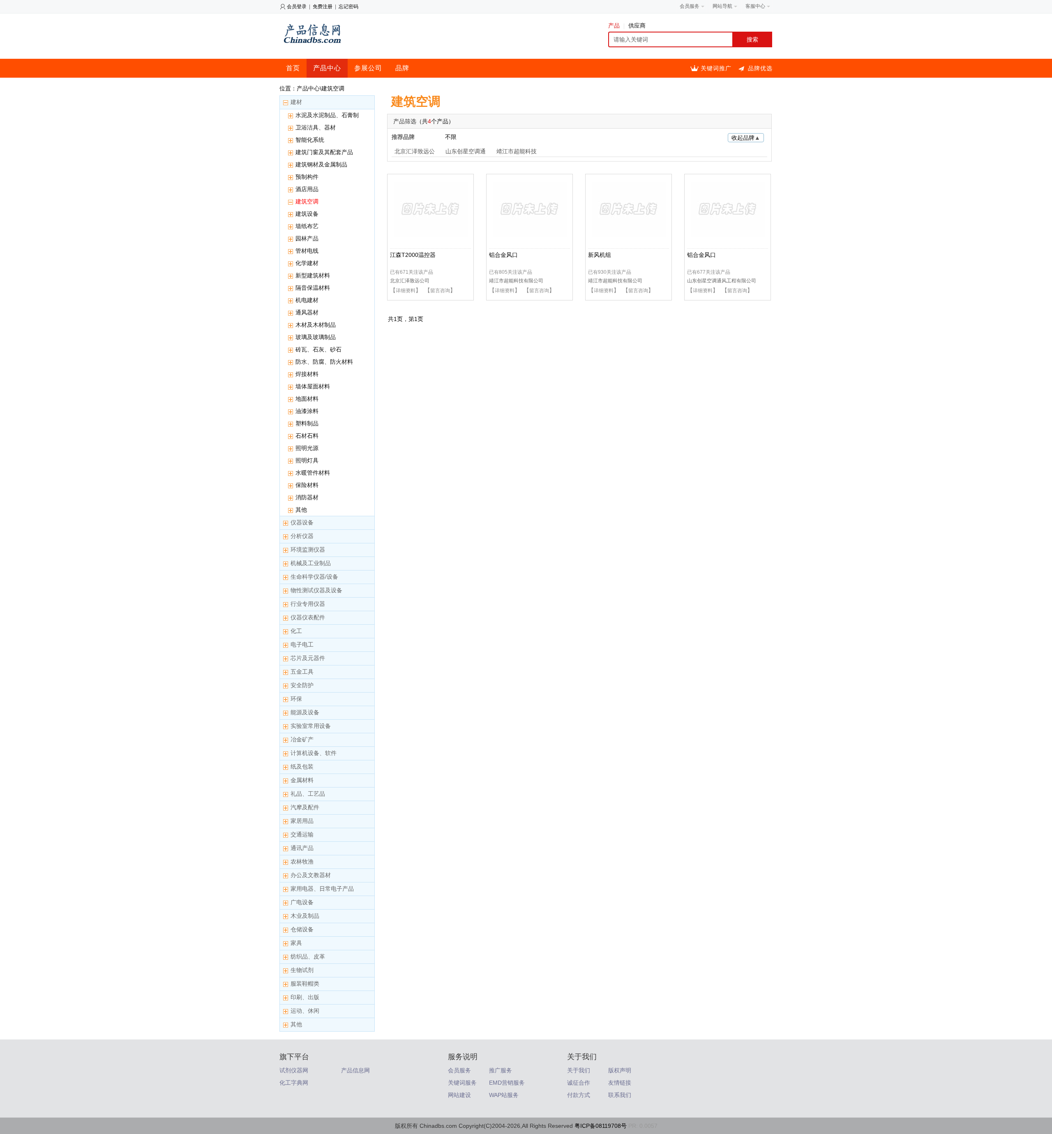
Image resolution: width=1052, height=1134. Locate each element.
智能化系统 (309, 139)
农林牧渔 (302, 861)
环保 (296, 698)
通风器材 (306, 312)
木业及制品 (305, 915)
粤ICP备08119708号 (600, 1125)
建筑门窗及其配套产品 (324, 152)
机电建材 (306, 300)
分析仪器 (302, 536)
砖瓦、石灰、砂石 (318, 349)
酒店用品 (306, 189)
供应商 (637, 25)
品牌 (402, 68)
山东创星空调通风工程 (465, 152)
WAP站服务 (504, 1095)
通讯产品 (302, 848)
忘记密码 (348, 6)
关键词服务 (462, 1082)
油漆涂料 (306, 411)
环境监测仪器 (308, 549)
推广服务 (500, 1070)
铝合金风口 (503, 255)
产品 (614, 25)
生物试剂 (302, 970)
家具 (296, 943)
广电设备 (302, 902)
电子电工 (302, 644)
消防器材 (306, 497)
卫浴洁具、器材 (315, 127)
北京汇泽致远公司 (414, 152)
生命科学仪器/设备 (314, 576)
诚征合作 (578, 1082)
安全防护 (302, 685)
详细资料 (405, 290)
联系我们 (619, 1095)
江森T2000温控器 (413, 255)
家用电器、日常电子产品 (322, 888)
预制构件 (306, 176)
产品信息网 (355, 1070)
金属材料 (302, 780)
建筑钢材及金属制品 (321, 164)
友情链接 (619, 1082)
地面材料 (306, 398)
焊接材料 (306, 374)
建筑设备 (306, 213)
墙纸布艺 (306, 226)
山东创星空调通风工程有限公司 (721, 281)
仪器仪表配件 (308, 617)
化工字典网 (293, 1082)
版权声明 (619, 1070)
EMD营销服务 (507, 1082)
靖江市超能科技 (516, 151)
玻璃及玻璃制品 (315, 337)
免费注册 (322, 6)
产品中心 (327, 68)
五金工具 (302, 671)
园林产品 (306, 238)
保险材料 (306, 485)
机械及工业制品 (311, 563)
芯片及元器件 (308, 658)
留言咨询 (440, 290)
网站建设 (459, 1095)
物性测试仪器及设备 (316, 590)
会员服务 (459, 1070)
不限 (451, 137)
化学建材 (306, 263)
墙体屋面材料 (312, 386)
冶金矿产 (302, 739)
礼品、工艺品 (308, 793)
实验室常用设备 (311, 726)
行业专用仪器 (308, 603)
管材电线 (306, 250)
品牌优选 (760, 68)
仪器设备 (302, 522)
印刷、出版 (305, 997)
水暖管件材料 (312, 472)
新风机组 (599, 255)
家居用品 (302, 821)
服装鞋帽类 (305, 983)
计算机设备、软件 (314, 753)
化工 (296, 631)
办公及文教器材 (311, 875)
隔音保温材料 (312, 287)
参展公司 (368, 68)
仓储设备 (302, 929)
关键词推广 (716, 68)
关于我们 (578, 1070)
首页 (293, 68)
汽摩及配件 (305, 807)
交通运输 (302, 834)
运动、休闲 (305, 1010)
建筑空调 (306, 201)
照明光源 (306, 448)
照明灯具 (306, 460)
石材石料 (306, 435)
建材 (296, 102)
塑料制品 (306, 423)
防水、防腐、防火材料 (324, 361)
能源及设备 (305, 712)
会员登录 (297, 6)
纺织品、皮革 (308, 956)
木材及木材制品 (315, 324)
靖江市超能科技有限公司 (516, 281)
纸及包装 (302, 766)
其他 (301, 509)
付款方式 (578, 1095)
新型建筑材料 (312, 275)
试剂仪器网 (293, 1070)
